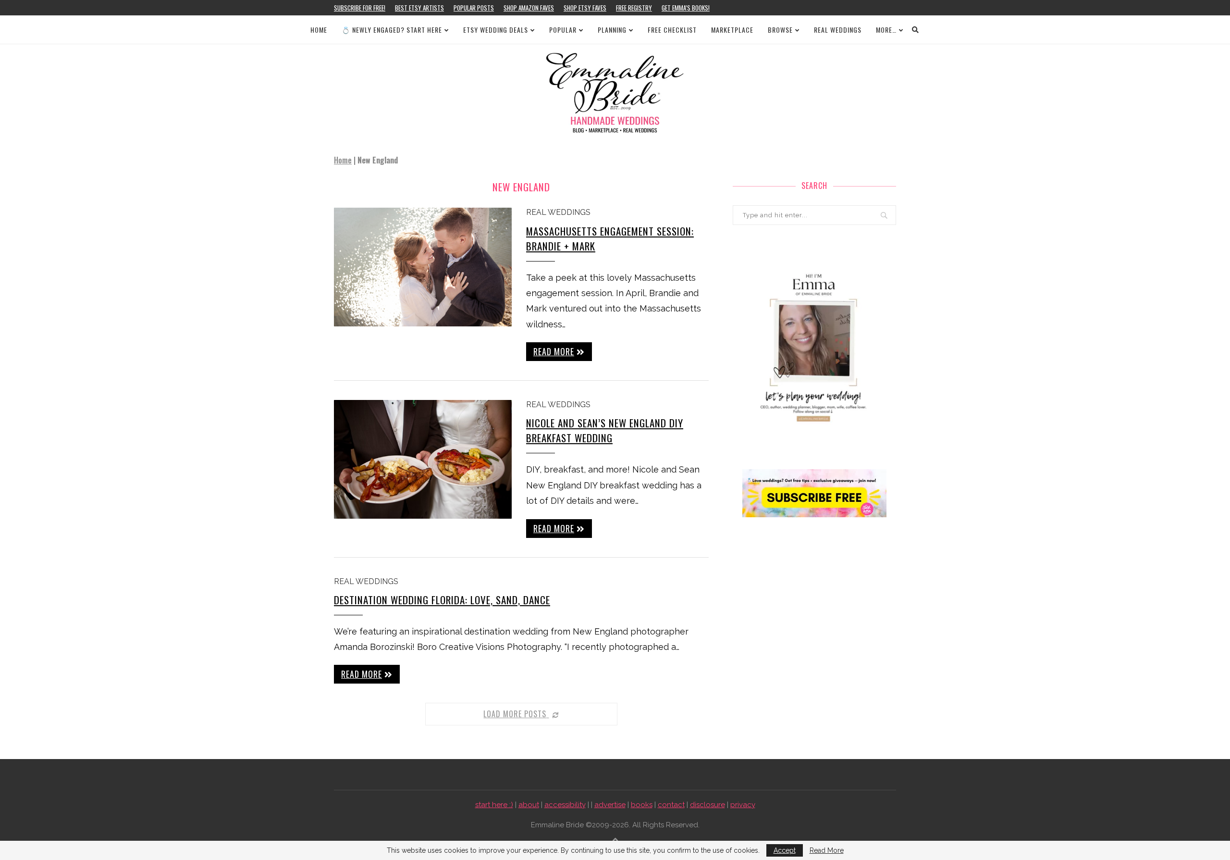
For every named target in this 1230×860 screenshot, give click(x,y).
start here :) (494, 804)
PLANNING (612, 30)
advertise (610, 804)
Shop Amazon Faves (529, 7)
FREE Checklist (672, 30)
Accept (785, 850)
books (641, 804)
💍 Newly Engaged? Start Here (392, 30)
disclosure (707, 804)
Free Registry (634, 7)
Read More (827, 850)
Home (318, 30)
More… (886, 30)
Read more (553, 351)
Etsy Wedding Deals (495, 30)
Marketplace (732, 30)
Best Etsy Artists (419, 7)
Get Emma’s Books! (686, 7)
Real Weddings (837, 30)
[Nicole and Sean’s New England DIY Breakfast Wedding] (423, 459)
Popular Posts (474, 7)
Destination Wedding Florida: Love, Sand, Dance (442, 599)
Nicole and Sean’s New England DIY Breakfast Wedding (604, 430)
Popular (563, 30)
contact (671, 804)
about (528, 804)
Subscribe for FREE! (359, 7)
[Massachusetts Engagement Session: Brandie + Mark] (423, 267)
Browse (780, 30)
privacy (742, 804)
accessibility (565, 804)
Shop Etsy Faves (585, 7)
